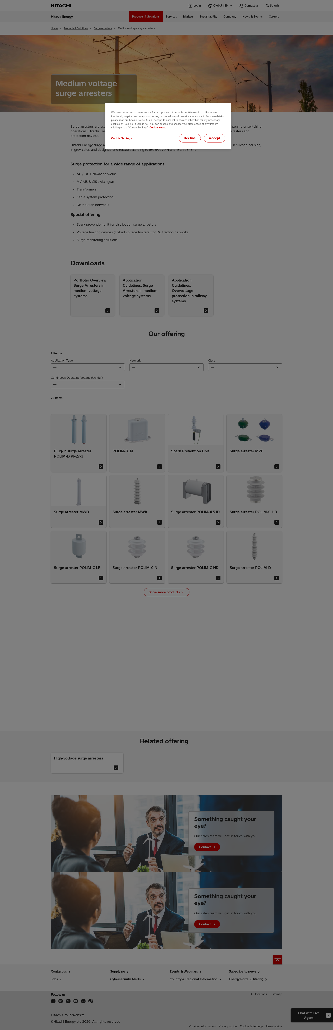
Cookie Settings (121, 138)
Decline (190, 138)
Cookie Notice (158, 127)
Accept (214, 138)
